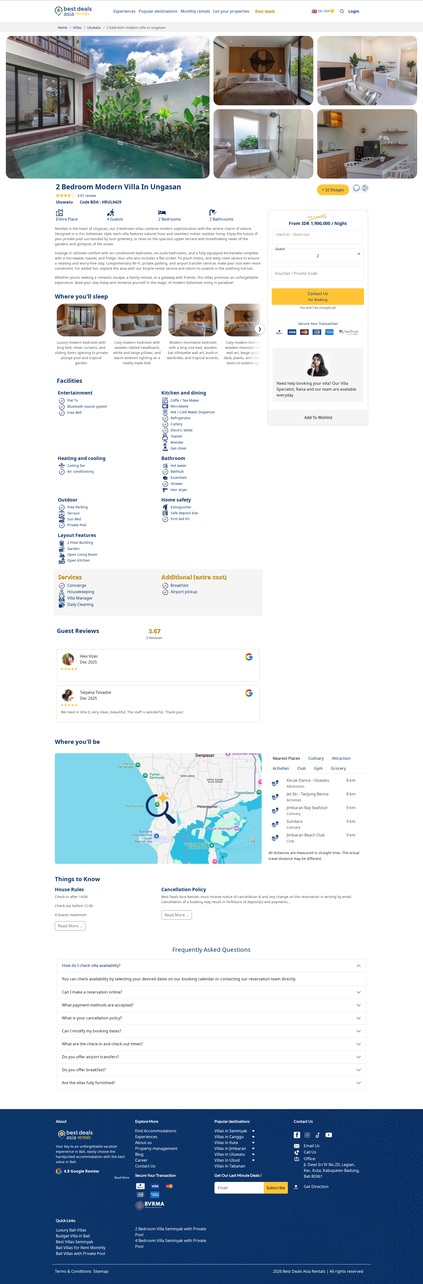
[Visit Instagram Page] (309, 1135)
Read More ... (70, 926)
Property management (156, 1148)
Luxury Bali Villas (71, 1230)
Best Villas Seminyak (74, 1241)
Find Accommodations (155, 1131)
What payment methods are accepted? (97, 1005)
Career (141, 1160)
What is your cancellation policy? (92, 1018)
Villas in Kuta (226, 1142)
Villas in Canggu (229, 1136)
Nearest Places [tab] (286, 758)
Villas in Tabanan (229, 1166)
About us (143, 1142)
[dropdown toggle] (253, 1131)
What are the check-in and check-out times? (102, 1044)
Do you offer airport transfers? (90, 1056)
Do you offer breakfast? (84, 1069)
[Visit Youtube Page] (330, 1135)
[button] (356, 188)
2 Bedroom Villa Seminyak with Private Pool (170, 1231)
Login (353, 11)
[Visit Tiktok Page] (319, 1135)
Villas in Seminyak (230, 1131)
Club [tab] (301, 768)
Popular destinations (158, 11)
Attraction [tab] (341, 758)
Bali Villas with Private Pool (80, 1253)
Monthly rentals (195, 11)
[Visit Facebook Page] (299, 1135)
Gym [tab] (318, 768)
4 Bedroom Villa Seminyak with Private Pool (170, 1243)
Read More (121, 1178)
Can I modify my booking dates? (91, 1031)
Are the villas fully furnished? (88, 1082)
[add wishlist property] (332, 11)
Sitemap (100, 1271)
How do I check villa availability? (91, 965)
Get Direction (316, 1186)
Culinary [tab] (316, 758)
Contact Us (145, 1166)
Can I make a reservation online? (92, 992)
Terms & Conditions (73, 1271)
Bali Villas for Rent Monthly (81, 1247)
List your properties (231, 11)
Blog (139, 1154)
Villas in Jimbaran (230, 1148)
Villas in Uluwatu (229, 1154)
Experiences (124, 11)
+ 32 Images (333, 190)
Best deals (265, 11)
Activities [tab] (281, 768)
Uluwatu (64, 202)
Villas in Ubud (227, 1160)
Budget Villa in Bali (73, 1236)
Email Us (312, 1145)
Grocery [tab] (338, 768)
